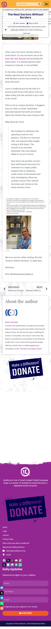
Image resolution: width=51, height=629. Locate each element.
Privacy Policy (8, 539)
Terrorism (26, 33)
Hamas (38, 27)
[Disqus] (25, 427)
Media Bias (15, 30)
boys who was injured (15, 58)
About (5, 527)
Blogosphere (26, 27)
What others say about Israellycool (16, 543)
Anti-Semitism (13, 27)
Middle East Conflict (26, 30)
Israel (43, 27)
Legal (5, 531)
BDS (20, 27)
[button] (46, 4)
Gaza (33, 27)
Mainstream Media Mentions (14, 547)
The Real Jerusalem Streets (31, 348)
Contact (6, 535)
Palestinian (38, 30)
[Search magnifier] (39, 4)
